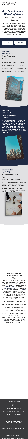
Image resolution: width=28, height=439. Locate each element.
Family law (8, 427)
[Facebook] (15, 405)
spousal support (13, 437)
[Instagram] (13, 405)
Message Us (20, 42)
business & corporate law (14, 430)
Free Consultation (14, 401)
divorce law (17, 427)
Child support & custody (13, 435)
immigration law (7, 428)
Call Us (8, 42)
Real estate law (19, 428)
